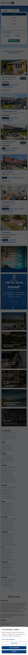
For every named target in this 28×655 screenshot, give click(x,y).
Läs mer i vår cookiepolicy (8, 639)
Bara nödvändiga (14, 647)
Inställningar (14, 643)
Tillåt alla (14, 651)
